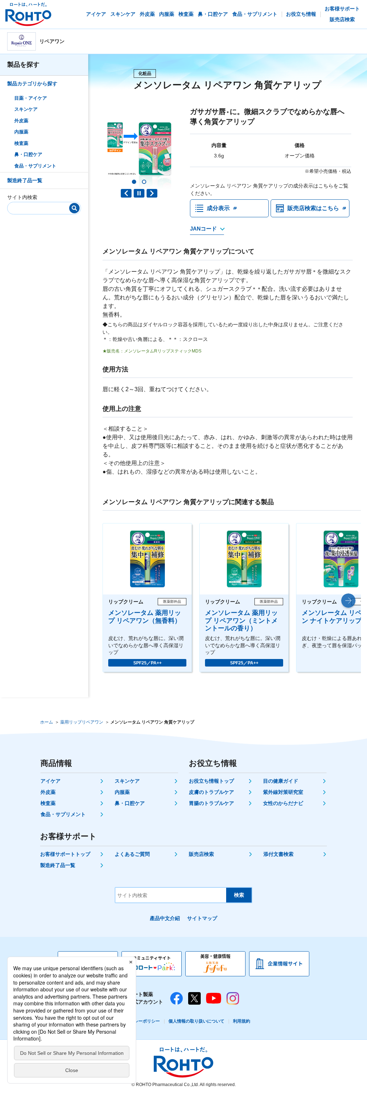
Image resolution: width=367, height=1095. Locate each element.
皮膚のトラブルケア (211, 792)
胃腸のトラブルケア (211, 803)
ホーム (46, 722)
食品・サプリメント (35, 166)
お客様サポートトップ (65, 854)
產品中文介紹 (165, 918)
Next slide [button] (152, 193)
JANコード (203, 229)
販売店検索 (201, 854)
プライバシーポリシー (138, 1021)
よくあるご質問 (132, 854)
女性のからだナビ (283, 803)
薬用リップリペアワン (81, 722)
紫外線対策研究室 (283, 792)
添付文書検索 (278, 854)
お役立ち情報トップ (211, 781)
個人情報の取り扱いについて (196, 1021)
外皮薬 (21, 120)
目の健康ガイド (280, 781)
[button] (134, 182)
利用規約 (241, 1021)
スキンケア (26, 109)
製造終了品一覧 (24, 180)
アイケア (50, 781)
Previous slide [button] (126, 193)
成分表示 (218, 208)
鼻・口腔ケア (28, 154)
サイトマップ (202, 918)
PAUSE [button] (139, 193)
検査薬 (21, 143)
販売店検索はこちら (313, 208)
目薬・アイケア (30, 98)
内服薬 (21, 131)
